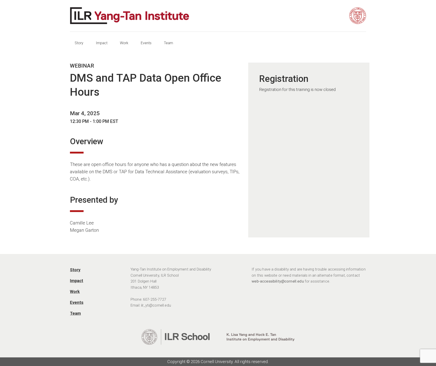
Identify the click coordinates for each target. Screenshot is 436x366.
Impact (101, 43)
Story (79, 43)
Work (124, 43)
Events (146, 43)
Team (168, 43)
